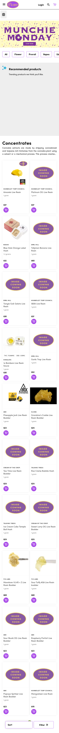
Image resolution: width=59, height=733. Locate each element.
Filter (42, 725)
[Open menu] (4, 4)
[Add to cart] (6, 210)
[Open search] (48, 4)
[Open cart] (54, 4)
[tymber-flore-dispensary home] (13, 4)
